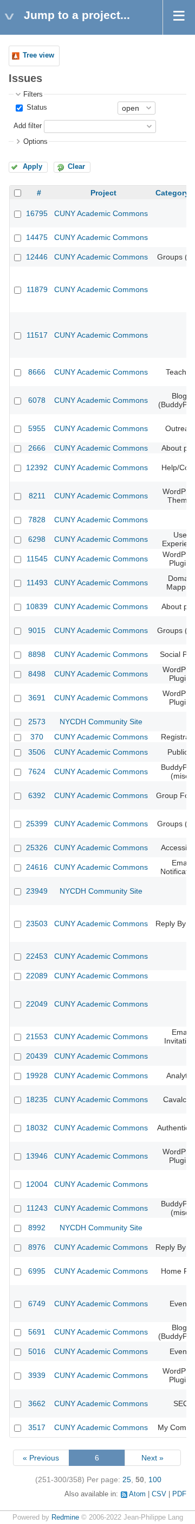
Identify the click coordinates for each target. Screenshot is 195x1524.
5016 (37, 1351)
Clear (76, 166)
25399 (37, 823)
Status (35, 107)
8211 (37, 495)
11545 (37, 558)
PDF (179, 1494)
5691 (37, 1331)
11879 (37, 289)
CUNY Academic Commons (101, 213)
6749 (37, 1303)
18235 (37, 1099)
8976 (37, 1247)
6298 (37, 539)
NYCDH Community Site (101, 721)
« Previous (41, 1457)
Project (103, 192)
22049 (37, 1004)
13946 (37, 1156)
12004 (37, 1184)
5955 (37, 428)
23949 (37, 891)
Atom (137, 1494)
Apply (32, 166)
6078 (37, 400)
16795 (37, 213)
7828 (37, 519)
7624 (37, 771)
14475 (37, 237)
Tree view (38, 55)
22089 (37, 975)
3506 (37, 752)
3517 (37, 1427)
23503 (37, 923)
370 (36, 736)
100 (154, 1479)
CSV (159, 1494)
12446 (37, 256)
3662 (37, 1403)
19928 (37, 1075)
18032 (37, 1127)
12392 (37, 467)
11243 (37, 1208)
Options (35, 142)
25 (126, 1479)
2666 (37, 448)
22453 (37, 956)
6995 (37, 1271)
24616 (37, 867)
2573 (37, 721)
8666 (37, 372)
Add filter (28, 126)
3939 (37, 1375)
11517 (37, 335)
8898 (37, 654)
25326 (37, 847)
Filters (33, 94)
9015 (37, 630)
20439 (37, 1056)
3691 (37, 697)
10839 (37, 606)
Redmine (65, 1517)
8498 (37, 673)
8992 (37, 1227)
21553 (37, 1036)
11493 (37, 582)
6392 (37, 795)
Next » (152, 1457)
